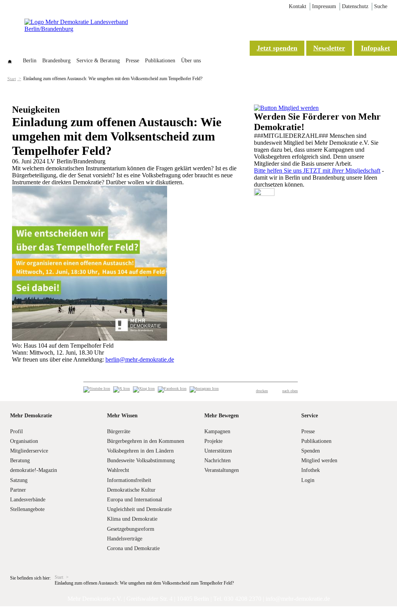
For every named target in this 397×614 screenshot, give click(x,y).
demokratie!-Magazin (33, 470)
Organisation (24, 441)
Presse (132, 60)
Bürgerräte (118, 431)
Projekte (213, 441)
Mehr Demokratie (31, 415)
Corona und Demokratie (133, 548)
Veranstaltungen (221, 470)
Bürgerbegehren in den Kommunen (145, 441)
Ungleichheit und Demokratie (139, 509)
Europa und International (134, 500)
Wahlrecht (118, 470)
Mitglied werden (319, 460)
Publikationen (160, 60)
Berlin (29, 60)
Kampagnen (217, 431)
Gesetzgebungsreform (130, 529)
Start (11, 78)
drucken (262, 391)
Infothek (310, 470)
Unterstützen (218, 451)
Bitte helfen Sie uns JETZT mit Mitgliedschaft (317, 170)
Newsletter (329, 48)
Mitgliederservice (29, 451)
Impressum (324, 6)
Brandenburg (56, 60)
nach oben (290, 391)
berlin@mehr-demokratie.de (139, 359)
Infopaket (375, 48)
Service (309, 415)
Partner (18, 490)
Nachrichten (217, 460)
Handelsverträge (124, 539)
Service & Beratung (98, 60)
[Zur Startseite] (86, 29)
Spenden (310, 451)
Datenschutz (355, 6)
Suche (380, 6)
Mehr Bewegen (221, 415)
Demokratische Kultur (131, 490)
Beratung (20, 460)
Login (307, 480)
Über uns (191, 60)
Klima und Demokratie (132, 519)
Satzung (19, 480)
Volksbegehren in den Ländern (140, 451)
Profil (16, 431)
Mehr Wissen (122, 415)
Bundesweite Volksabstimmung (141, 460)
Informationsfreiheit (129, 480)
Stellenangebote (27, 509)
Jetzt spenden (277, 48)
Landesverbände (27, 500)
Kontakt (297, 6)
